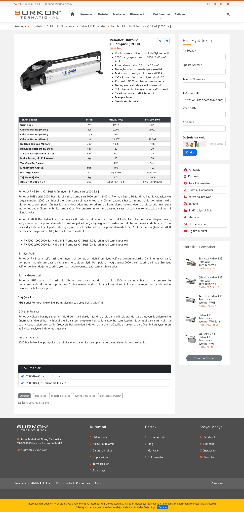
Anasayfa (20, 26)
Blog (150, 444)
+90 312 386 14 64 (29, 3)
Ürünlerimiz (38, 26)
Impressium (100, 457)
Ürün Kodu (190, 108)
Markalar (194, 217)
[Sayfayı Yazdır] (166, 40)
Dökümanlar (155, 457)
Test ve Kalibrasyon (199, 197)
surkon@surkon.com (60, 3)
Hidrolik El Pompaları (93, 26)
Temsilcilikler (101, 464)
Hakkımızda (100, 437)
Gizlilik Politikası (41, 483)
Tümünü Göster (204, 358)
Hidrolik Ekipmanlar (62, 26)
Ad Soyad (188, 50)
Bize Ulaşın (99, 470)
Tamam (163, 507)
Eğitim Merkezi (198, 231)
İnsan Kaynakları (103, 450)
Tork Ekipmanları (199, 183)
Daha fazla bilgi (146, 507)
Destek (150, 426)
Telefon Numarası (194, 79)
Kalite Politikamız (103, 444)
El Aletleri (194, 203)
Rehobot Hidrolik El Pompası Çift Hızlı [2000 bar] (141, 26)
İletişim (99, 483)
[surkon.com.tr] (37, 14)
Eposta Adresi (191, 65)
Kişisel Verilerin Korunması (73, 483)
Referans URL (191, 93)
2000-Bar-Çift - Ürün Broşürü (44, 376)
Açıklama (188, 122)
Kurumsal (194, 176)
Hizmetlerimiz (197, 224)
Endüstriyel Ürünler (201, 210)
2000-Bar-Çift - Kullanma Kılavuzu (47, 383)
